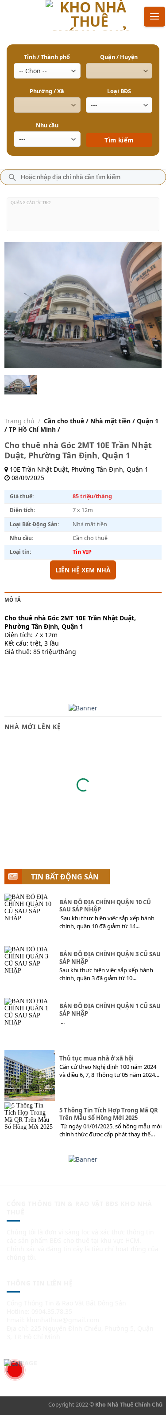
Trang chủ (19, 421)
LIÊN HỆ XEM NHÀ (83, 570)
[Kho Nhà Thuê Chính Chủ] (89, 15)
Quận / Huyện (119, 57)
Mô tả (12, 599)
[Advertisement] (83, 218)
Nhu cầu (47, 125)
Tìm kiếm (118, 127)
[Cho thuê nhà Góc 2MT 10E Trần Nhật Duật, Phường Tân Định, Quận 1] (20, 385)
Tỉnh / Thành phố (47, 57)
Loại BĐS (119, 91)
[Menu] (154, 17)
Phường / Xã (47, 91)
